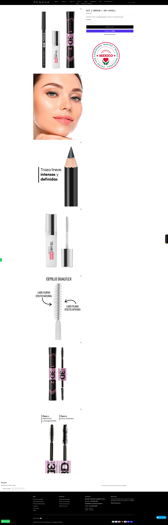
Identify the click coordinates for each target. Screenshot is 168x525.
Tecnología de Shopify (57, 522)
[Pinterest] (37, 518)
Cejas (85, 1)
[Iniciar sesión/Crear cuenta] (131, 2)
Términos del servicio (64, 503)
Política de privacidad (64, 501)
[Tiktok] (39, 518)
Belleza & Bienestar (116, 503)
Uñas (56, 1)
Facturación (36, 508)
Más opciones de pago (109, 34)
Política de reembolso (64, 499)
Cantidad (88, 19)
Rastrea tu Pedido (87, 3)
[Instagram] (35, 518)
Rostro (72, 1)
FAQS (34, 510)
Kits (100, 1)
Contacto (35, 506)
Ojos (79, 1)
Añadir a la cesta (110, 27)
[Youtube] (41, 518)
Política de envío (63, 506)
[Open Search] (128, 2)
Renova (49, 522)
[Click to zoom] (80, 9)
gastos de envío (102, 17)
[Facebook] (33, 518)
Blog (77, 3)
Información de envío (38, 501)
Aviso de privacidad (38, 499)
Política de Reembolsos (39, 503)
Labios (64, 1)
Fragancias (93, 1)
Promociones (108, 1)
